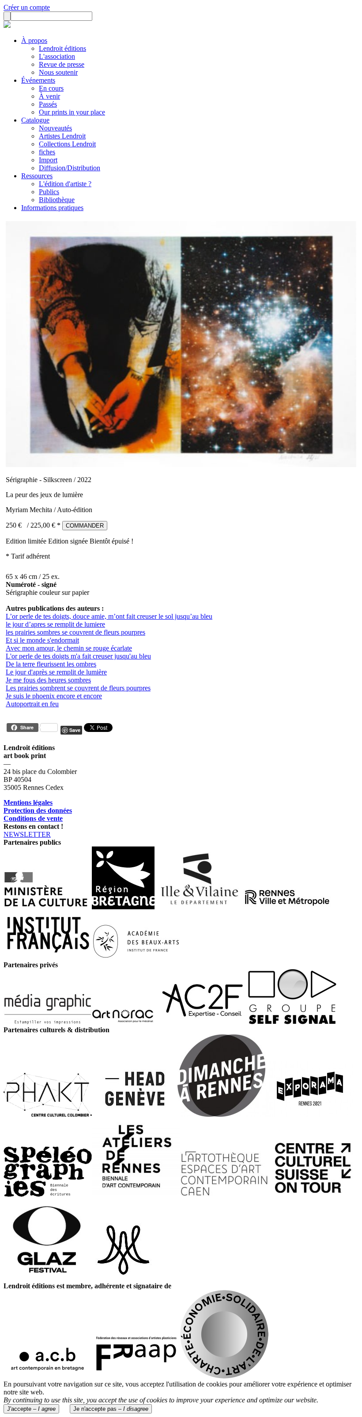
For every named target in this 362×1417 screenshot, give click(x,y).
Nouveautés (55, 128)
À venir (49, 96)
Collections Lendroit (67, 144)
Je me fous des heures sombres (48, 680)
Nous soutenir (58, 72)
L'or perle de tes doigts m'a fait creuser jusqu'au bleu (78, 656)
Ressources (37, 176)
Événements (38, 80)
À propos (34, 40)
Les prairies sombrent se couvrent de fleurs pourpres (78, 688)
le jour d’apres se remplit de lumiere (55, 624)
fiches (47, 152)
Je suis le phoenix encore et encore (54, 696)
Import (48, 160)
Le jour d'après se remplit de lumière (56, 672)
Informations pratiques (52, 207)
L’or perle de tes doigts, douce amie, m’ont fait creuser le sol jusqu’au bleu (109, 616)
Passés (48, 104)
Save (74, 730)
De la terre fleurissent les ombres (51, 664)
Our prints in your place (72, 112)
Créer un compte (27, 7)
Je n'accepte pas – (110, 1409)
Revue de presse (61, 64)
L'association (57, 56)
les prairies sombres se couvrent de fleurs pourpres (75, 632)
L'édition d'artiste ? (65, 184)
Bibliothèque (57, 199)
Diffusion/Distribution (69, 168)
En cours (51, 88)
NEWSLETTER (27, 834)
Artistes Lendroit (62, 136)
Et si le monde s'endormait (42, 640)
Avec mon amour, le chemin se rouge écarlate (69, 648)
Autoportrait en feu (32, 704)
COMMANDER (85, 525)
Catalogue (35, 120)
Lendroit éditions (62, 48)
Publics (49, 191)
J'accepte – (31, 1409)
